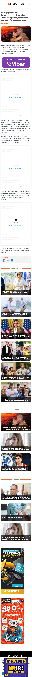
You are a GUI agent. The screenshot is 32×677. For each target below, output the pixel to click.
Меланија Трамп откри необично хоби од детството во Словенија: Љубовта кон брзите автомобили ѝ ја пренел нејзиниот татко (15, 336)
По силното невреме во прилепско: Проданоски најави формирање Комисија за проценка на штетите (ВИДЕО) (16, 498)
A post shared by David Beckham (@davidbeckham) (16, 115)
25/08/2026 (28, 446)
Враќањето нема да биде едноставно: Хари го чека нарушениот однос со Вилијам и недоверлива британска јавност (15, 378)
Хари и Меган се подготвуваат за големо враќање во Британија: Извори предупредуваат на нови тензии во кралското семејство (16, 358)
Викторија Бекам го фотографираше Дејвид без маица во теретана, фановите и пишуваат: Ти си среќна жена (16, 428)
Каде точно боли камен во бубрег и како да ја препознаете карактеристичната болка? (13, 518)
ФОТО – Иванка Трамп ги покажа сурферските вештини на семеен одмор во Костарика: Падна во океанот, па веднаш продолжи (16, 314)
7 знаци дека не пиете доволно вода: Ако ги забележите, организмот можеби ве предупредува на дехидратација (15, 449)
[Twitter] (8, 260)
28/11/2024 (28, 426)
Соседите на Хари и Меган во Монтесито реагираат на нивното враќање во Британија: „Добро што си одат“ (15, 400)
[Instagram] (12, 260)
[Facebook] (4, 260)
